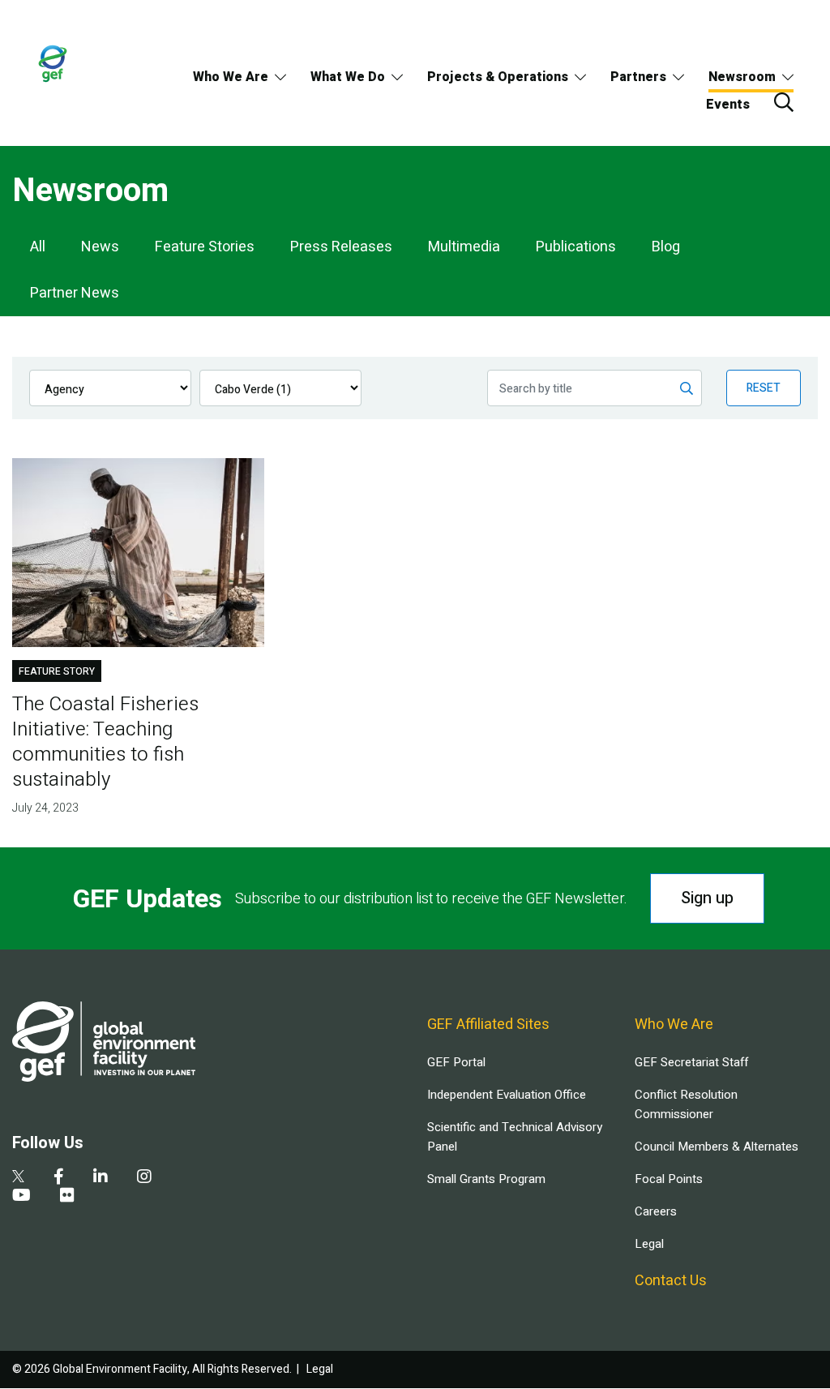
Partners (638, 77)
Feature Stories (205, 247)
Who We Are (230, 77)
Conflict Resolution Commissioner (686, 1104)
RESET (764, 388)
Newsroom (742, 77)
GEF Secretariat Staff (691, 1062)
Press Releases (341, 247)
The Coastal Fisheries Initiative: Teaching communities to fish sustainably (105, 742)
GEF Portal (456, 1062)
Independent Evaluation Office (506, 1095)
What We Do (347, 77)
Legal (649, 1244)
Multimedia (464, 247)
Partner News (74, 293)
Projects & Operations (497, 77)
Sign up (707, 898)
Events (728, 104)
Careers (656, 1211)
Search (784, 102)
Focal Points (669, 1179)
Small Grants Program (486, 1179)
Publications (576, 247)
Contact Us (671, 1281)
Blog (666, 247)
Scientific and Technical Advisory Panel (514, 1136)
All (37, 247)
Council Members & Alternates (716, 1146)
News (100, 247)
